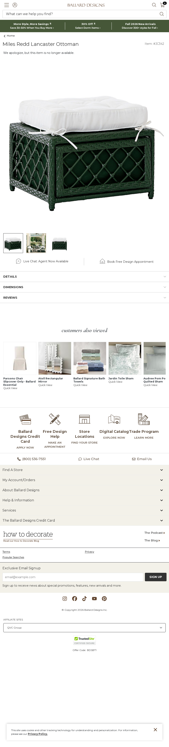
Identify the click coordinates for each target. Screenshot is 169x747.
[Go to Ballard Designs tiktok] (84, 598)
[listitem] (13, 243)
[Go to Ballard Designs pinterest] (104, 598)
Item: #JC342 (154, 43)
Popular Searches (13, 557)
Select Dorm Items (87, 28)
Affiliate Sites (13, 619)
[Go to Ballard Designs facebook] (74, 598)
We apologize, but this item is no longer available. (38, 53)
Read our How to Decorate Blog (21, 541)
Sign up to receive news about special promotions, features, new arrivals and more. (61, 585)
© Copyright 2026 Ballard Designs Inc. (84, 609)
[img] (84, 145)
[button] (6, 5)
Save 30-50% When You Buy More (31, 28)
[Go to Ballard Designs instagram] (64, 598)
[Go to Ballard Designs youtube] (94, 598)
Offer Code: (80, 650)
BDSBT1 (91, 650)
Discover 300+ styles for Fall (139, 28)
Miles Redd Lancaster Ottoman (40, 44)
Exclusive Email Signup (21, 568)
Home (11, 35)
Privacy (89, 551)
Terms (6, 551)
